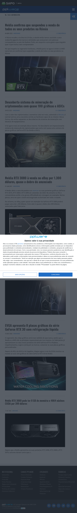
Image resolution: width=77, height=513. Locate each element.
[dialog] (38, 256)
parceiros (20, 243)
